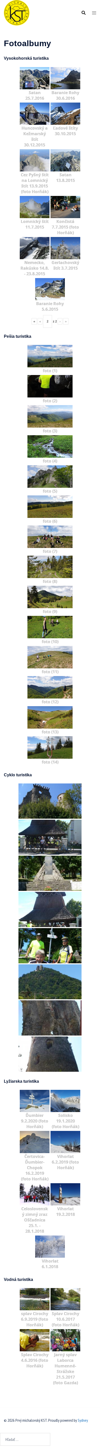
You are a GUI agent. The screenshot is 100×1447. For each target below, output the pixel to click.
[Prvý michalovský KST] (16, 12)
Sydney (83, 1420)
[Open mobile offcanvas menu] (94, 12)
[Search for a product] (84, 13)
